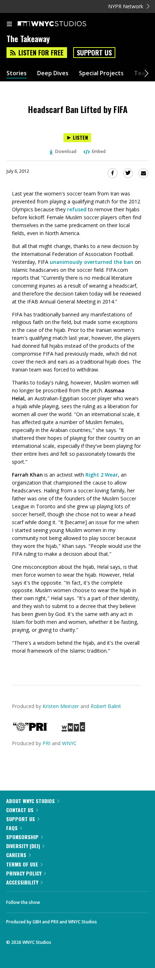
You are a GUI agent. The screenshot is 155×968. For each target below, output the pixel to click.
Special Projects (101, 73)
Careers (16, 855)
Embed (99, 151)
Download (65, 151)
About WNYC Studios (30, 801)
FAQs (12, 828)
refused (77, 209)
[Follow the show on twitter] (72, 900)
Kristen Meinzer (61, 706)
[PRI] (30, 729)
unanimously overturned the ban (91, 261)
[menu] (9, 24)
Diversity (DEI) (23, 846)
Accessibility (22, 882)
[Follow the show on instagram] (92, 900)
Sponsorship (22, 837)
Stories (16, 73)
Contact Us (20, 810)
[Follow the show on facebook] (52, 900)
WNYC (69, 743)
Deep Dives (52, 73)
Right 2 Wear (101, 474)
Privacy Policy (23, 873)
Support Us (94, 52)
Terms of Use (22, 864)
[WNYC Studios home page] (61, 24)
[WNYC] (73, 729)
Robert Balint (105, 706)
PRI (46, 743)
